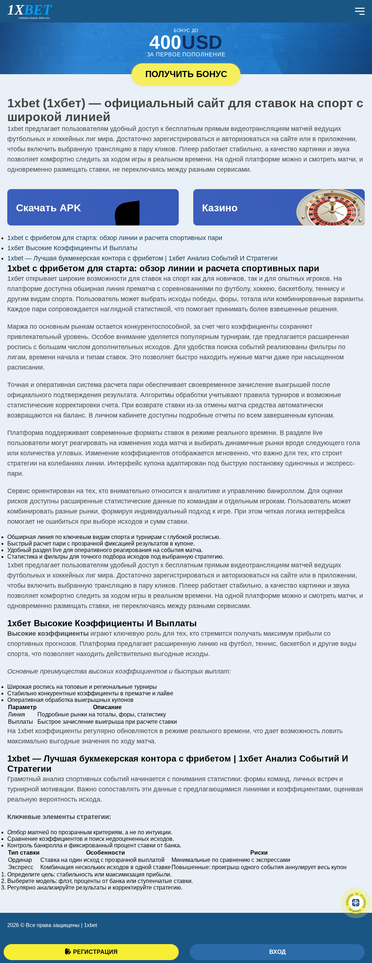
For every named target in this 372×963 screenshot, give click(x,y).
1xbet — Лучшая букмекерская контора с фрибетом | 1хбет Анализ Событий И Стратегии (142, 258)
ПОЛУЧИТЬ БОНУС (186, 74)
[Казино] (279, 207)
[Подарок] (356, 903)
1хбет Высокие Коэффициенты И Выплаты (72, 248)
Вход (277, 952)
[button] (355, 924)
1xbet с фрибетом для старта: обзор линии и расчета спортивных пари (114, 237)
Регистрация (95, 952)
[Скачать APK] (93, 207)
